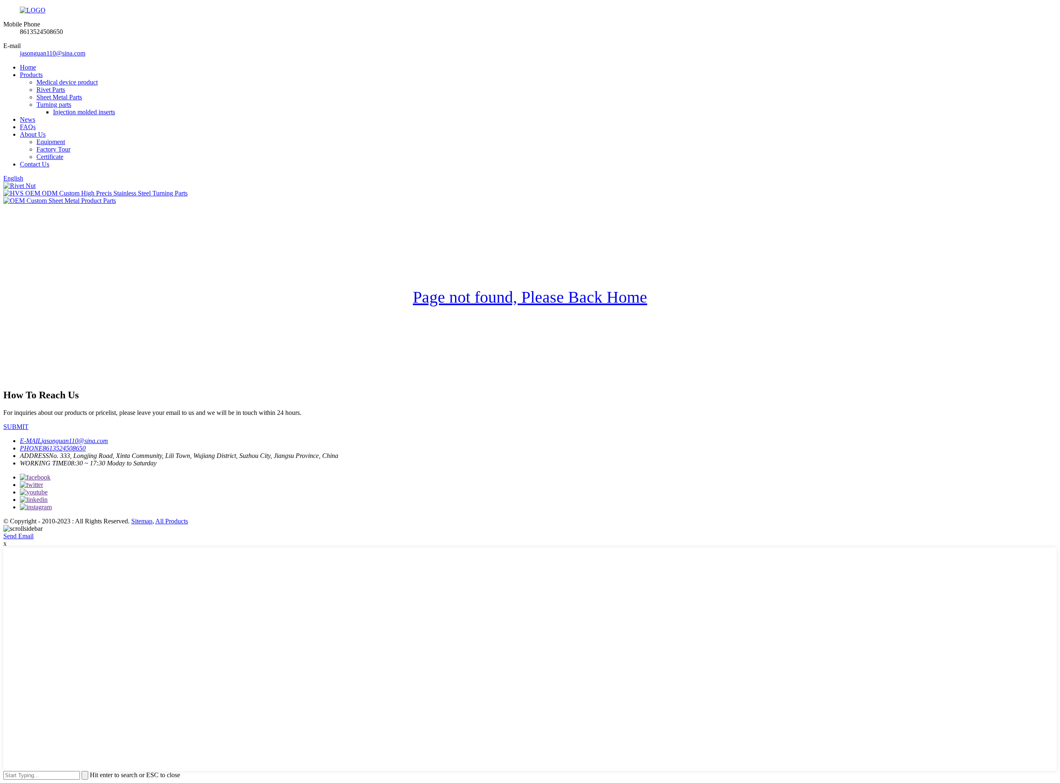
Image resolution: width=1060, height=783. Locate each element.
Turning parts (53, 104)
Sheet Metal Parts (59, 97)
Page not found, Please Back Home (530, 297)
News (27, 119)
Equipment (50, 141)
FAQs (28, 126)
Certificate (49, 156)
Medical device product (67, 82)
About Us (33, 134)
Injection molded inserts (84, 112)
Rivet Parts (50, 89)
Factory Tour (53, 149)
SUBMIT (16, 426)
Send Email (18, 536)
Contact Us (34, 164)
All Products (171, 521)
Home (28, 67)
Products (31, 74)
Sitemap (141, 521)
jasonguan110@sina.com (52, 53)
